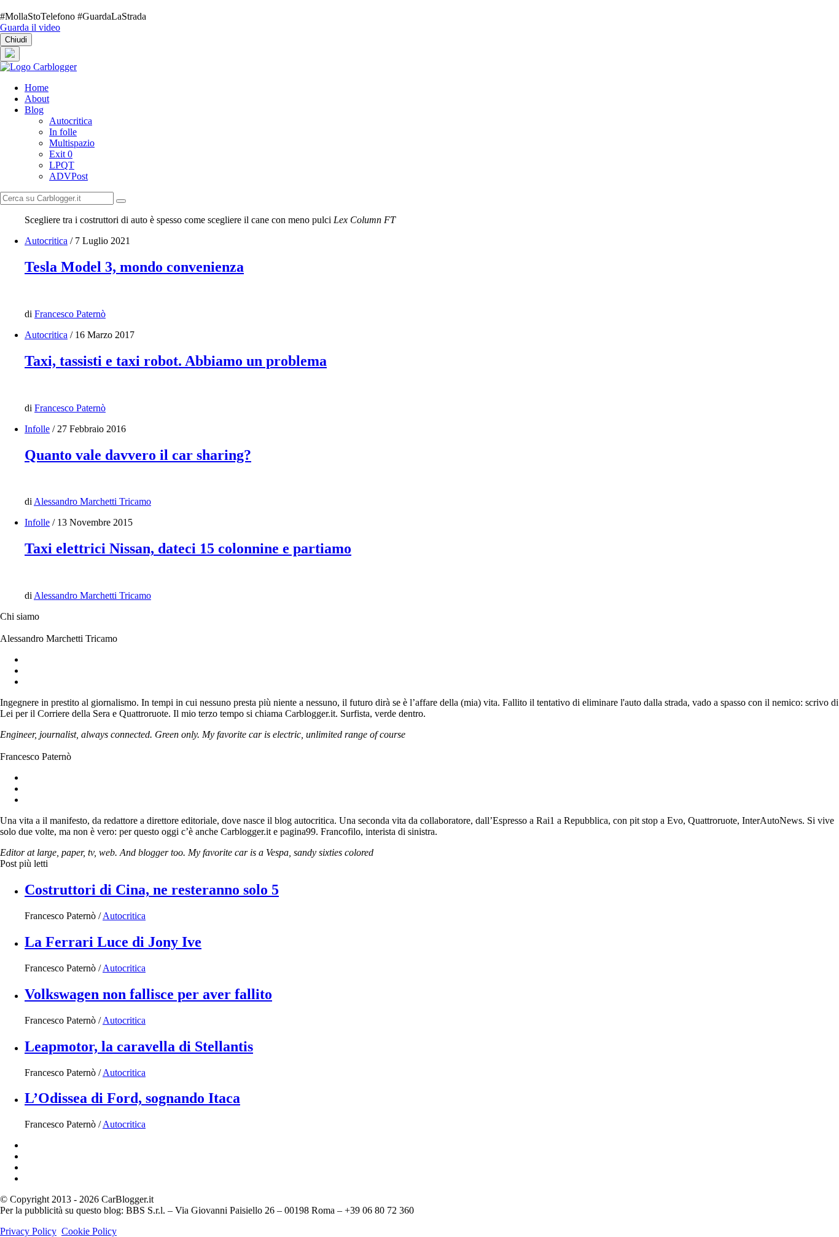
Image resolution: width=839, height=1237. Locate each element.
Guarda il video (30, 27)
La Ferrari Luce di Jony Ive (113, 942)
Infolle (37, 429)
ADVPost (68, 176)
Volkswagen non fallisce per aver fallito (148, 994)
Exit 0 (60, 154)
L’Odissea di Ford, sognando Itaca (132, 1098)
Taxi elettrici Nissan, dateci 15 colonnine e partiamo (188, 548)
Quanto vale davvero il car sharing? (138, 455)
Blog (34, 110)
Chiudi (16, 39)
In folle (63, 132)
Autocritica (70, 121)
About (37, 98)
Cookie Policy (89, 1231)
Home (37, 87)
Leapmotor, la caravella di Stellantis (139, 1046)
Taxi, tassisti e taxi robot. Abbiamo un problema (176, 361)
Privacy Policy (28, 1231)
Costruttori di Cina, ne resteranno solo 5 (152, 890)
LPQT (61, 165)
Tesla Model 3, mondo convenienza (134, 267)
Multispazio (72, 143)
